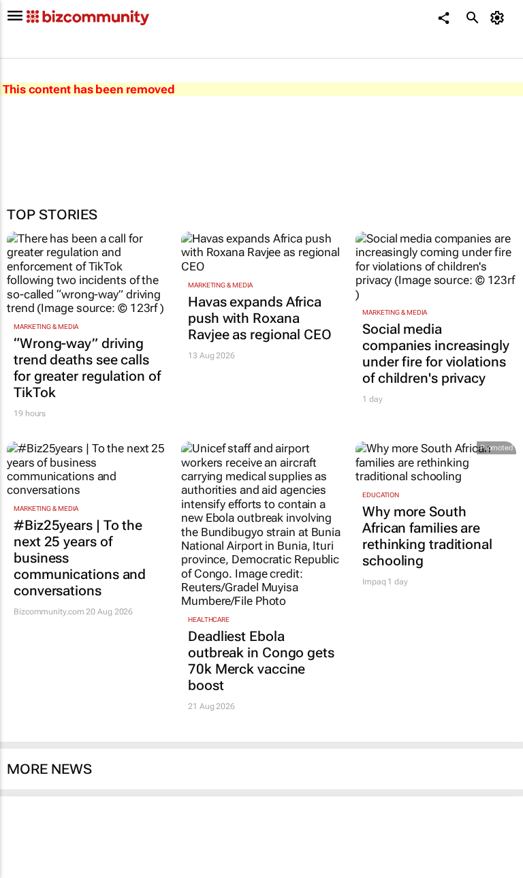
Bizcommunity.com (49, 611)
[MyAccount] (499, 17)
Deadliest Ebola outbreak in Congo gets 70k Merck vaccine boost (261, 660)
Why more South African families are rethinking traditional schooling (427, 536)
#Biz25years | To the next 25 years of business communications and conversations (80, 558)
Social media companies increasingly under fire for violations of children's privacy (435, 353)
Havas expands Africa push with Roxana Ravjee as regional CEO (260, 318)
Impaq (374, 581)
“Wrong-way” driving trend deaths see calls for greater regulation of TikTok (87, 368)
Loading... (26, 871)
